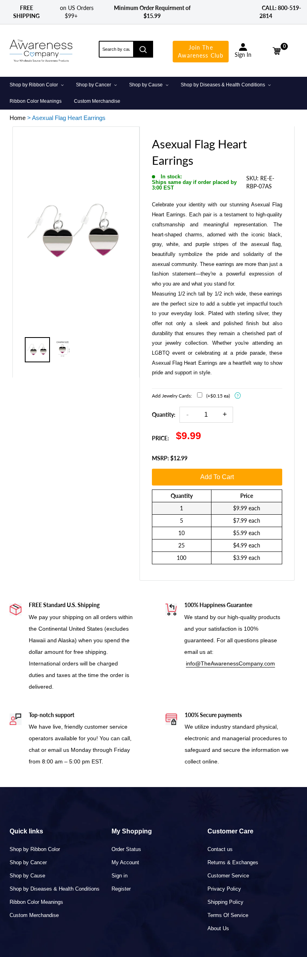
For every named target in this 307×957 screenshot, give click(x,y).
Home (18, 117)
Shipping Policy (225, 902)
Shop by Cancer (28, 862)
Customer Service (228, 876)
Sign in (120, 876)
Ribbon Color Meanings (36, 902)
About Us (218, 928)
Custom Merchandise (34, 915)
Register (121, 889)
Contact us (220, 849)
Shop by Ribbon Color (35, 849)
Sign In (243, 54)
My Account (125, 862)
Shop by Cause (27, 876)
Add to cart (217, 477)
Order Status (126, 849)
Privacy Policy (224, 889)
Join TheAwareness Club (200, 51)
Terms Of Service (227, 915)
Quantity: (163, 414)
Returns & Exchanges (232, 862)
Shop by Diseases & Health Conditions (55, 889)
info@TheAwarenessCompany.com (230, 663)
